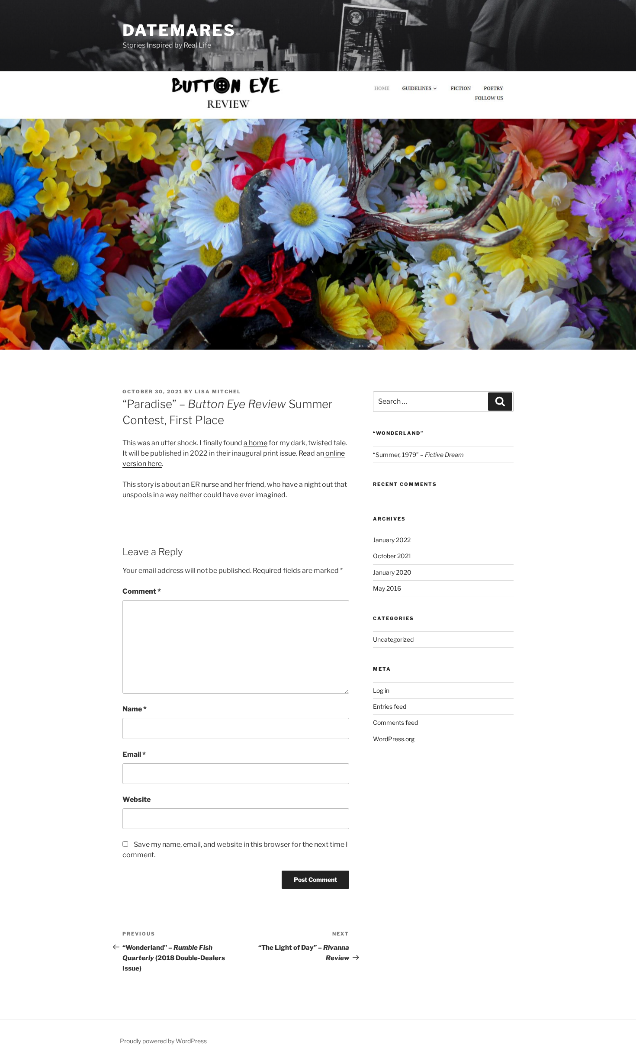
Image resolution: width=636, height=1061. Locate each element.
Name (134, 709)
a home (255, 443)
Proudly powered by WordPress (163, 1041)
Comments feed (395, 722)
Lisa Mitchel (218, 392)
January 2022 (392, 539)
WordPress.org (393, 739)
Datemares (179, 30)
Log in (381, 690)
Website (136, 799)
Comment (141, 591)
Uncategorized (393, 639)
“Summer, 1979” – (418, 454)
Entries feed (389, 706)
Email (134, 754)
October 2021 (392, 555)
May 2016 (387, 588)
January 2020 (392, 572)
